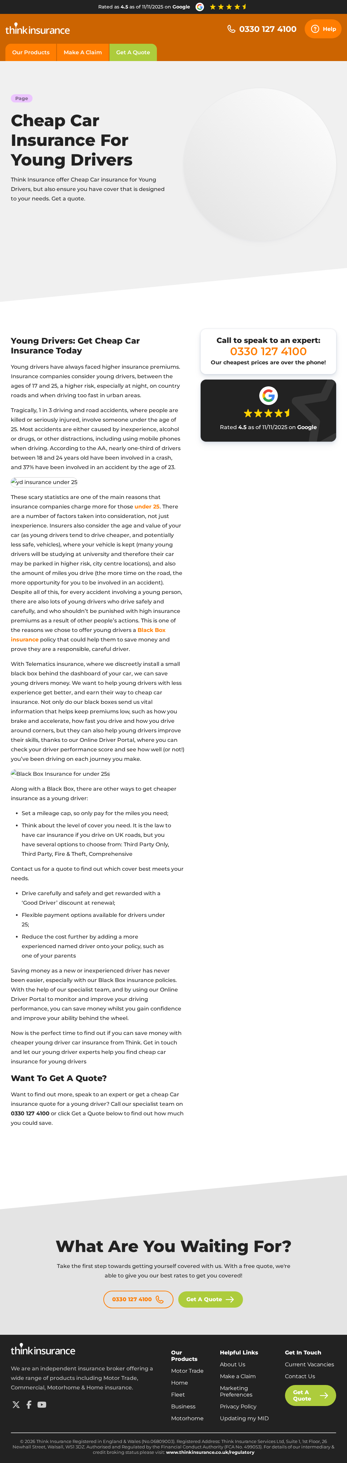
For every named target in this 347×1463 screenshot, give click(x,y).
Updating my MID (244, 1418)
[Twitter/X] (16, 1405)
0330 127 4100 (268, 29)
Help (329, 29)
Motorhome (187, 1418)
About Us (232, 1364)
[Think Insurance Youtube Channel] (42, 1405)
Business (183, 1406)
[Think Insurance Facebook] (29, 1405)
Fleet (178, 1394)
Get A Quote (133, 52)
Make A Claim (83, 52)
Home (179, 1383)
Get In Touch (303, 1352)
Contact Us (300, 1376)
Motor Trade (187, 1371)
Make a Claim (238, 1376)
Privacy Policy (238, 1406)
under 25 (147, 506)
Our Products (30, 52)
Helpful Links (239, 1352)
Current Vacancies (309, 1364)
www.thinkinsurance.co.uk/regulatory (210, 1452)
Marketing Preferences (236, 1391)
